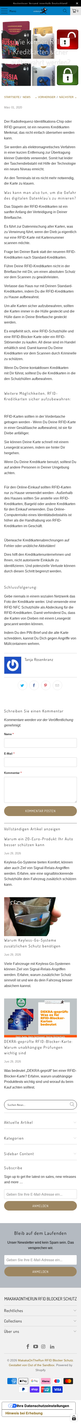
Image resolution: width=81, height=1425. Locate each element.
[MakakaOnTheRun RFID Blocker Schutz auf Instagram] (43, 1347)
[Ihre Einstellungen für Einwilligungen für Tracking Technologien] (74, 1418)
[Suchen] (65, 10)
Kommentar (13, 772)
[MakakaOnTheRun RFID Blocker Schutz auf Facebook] (28, 1347)
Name (9, 734)
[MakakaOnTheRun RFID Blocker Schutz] (40, 10)
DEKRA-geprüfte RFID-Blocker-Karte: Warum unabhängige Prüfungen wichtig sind (38, 1047)
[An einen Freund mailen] (57, 685)
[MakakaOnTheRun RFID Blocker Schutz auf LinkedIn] (52, 1347)
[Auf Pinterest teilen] (46, 685)
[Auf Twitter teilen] (22, 685)
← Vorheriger (45, 97)
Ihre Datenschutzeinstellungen (43, 1406)
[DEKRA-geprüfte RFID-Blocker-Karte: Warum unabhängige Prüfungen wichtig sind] (40, 1017)
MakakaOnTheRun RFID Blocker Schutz (45, 1360)
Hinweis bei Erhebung (24, 1413)
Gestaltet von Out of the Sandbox (31, 1365)
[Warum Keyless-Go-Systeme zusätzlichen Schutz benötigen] (40, 916)
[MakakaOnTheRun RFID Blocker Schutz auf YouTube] (36, 1347)
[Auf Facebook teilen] (34, 685)
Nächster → (68, 97)
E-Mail (9, 753)
